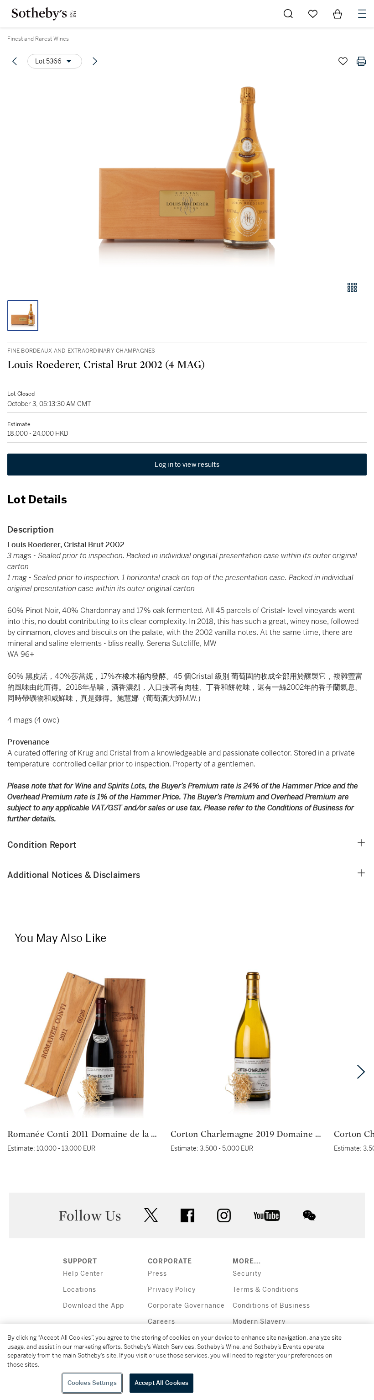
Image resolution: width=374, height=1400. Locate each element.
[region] (187, 1362)
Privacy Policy (172, 1290)
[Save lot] (343, 61)
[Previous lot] (14, 61)
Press (157, 1274)
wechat (309, 1215)
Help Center (83, 1274)
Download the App (93, 1306)
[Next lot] (95, 61)
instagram (224, 1215)
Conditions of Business (271, 1306)
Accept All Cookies (161, 1383)
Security (247, 1274)
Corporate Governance (186, 1306)
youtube (267, 1215)
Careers (161, 1322)
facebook (187, 1215)
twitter (151, 1215)
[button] (187, 175)
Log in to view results (187, 464)
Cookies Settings (92, 1383)
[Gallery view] (352, 287)
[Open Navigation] (362, 14)
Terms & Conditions (266, 1290)
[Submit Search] (288, 13)
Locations (79, 1290)
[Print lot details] (361, 61)
